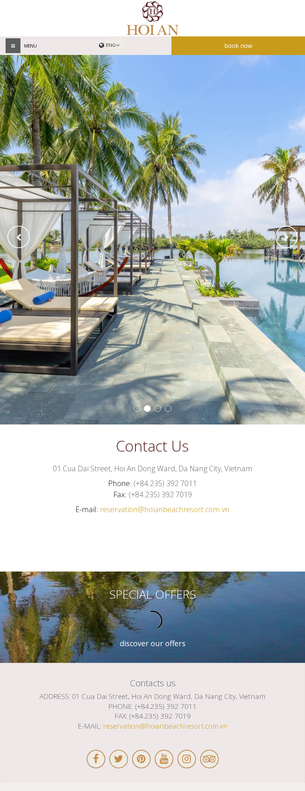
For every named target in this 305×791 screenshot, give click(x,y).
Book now (238, 46)
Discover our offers (153, 643)
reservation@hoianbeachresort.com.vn (164, 509)
